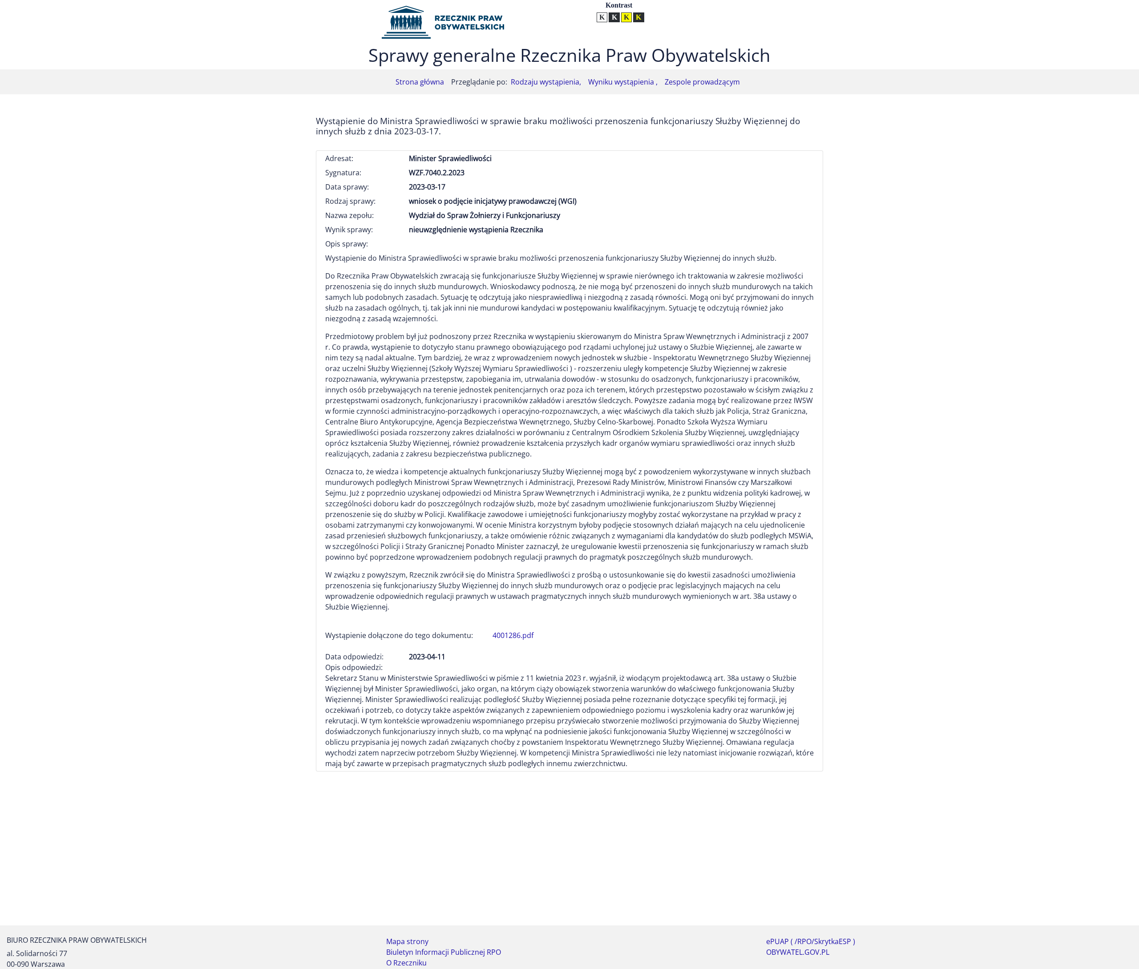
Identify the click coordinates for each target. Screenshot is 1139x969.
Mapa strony (407, 941)
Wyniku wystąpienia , (623, 82)
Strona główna (420, 82)
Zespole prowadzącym (702, 82)
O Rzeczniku (406, 963)
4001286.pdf (513, 635)
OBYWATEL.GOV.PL (797, 952)
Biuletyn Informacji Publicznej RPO (443, 952)
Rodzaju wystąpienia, (546, 82)
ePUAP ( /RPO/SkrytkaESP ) (810, 941)
